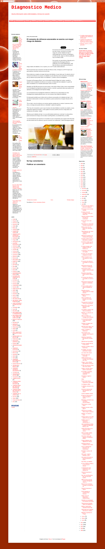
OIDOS (14, 328)
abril (83, 204)
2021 (82, 171)
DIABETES (34, 156)
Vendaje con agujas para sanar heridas (86, 324)
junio (83, 200)
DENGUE (15, 256)
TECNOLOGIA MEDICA (16, 366)
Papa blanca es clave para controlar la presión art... (87, 224)
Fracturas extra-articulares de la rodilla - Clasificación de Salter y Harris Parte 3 (87, 148)
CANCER (15, 229)
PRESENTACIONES (17, 345)
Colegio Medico (16, 247)
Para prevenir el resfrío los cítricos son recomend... (87, 303)
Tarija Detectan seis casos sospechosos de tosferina (87, 232)
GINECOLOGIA (16, 288)
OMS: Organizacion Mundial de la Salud (17, 333)
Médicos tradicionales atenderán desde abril (86, 507)
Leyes (14, 309)
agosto (83, 196)
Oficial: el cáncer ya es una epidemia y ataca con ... (86, 258)
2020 (82, 173)
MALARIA (15, 310)
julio (83, 198)
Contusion (15, 251)
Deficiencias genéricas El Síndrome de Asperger (87, 236)
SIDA (14, 357)
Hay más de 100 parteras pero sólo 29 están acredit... (87, 476)
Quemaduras (68, 20)
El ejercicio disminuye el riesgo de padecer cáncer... (86, 396)
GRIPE (14, 290)
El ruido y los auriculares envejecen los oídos (86, 254)
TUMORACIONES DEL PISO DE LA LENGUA (17, 391)
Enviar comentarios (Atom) (39, 202)
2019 (82, 175)
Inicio (52, 199)
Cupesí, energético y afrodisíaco (20, 85)
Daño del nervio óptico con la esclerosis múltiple (87, 327)
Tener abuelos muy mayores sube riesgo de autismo (87, 334)
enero (83, 520)
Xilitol (82, 379)
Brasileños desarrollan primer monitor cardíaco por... (87, 274)
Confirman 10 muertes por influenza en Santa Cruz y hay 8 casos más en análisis (86, 41)
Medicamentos (84, 81)
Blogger (63, 539)
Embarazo (47, 20)
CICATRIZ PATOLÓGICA (16, 244)
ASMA (14, 226)
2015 (82, 183)
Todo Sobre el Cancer (86, 118)
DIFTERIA (15, 264)
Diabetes (34, 20)
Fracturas (15, 283)
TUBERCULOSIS (16, 378)
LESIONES (15, 307)
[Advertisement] (52, 27)
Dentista (14, 258)
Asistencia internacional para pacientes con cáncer (86, 390)
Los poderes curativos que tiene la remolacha (87, 310)
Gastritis (14, 287)
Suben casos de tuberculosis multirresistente (85, 497)
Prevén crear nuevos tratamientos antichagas (87, 381)
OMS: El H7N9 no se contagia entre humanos (87, 316)
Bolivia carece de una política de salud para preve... (86, 228)
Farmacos (15, 281)
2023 (82, 167)
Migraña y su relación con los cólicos (87, 313)
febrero (83, 518)
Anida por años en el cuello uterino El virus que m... (87, 417)
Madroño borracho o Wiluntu (85, 295)
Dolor (14, 266)
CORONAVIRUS (20, 20)
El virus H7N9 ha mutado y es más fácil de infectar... (87, 464)
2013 (82, 186)
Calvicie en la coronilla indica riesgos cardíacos (87, 411)
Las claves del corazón (86, 352)
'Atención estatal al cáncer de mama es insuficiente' (87, 217)
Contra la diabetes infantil (87, 393)
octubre (83, 192)
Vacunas (14, 396)
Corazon (40, 20)
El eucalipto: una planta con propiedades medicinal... (86, 373)
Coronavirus (15, 254)
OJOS (14, 330)
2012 (82, 522)
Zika (14, 401)
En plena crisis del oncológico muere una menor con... (86, 213)
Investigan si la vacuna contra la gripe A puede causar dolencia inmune (17, 154)
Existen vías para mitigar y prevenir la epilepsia (87, 206)
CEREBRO (15, 238)
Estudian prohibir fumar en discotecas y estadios (87, 239)
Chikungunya (15, 241)
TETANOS (15, 372)
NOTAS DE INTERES (15, 325)
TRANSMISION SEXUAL (16, 374)
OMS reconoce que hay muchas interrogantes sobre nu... (86, 481)
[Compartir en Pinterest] (59, 155)
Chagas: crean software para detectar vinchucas (87, 363)
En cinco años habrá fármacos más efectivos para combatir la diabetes (17, 186)
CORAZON (15, 252)
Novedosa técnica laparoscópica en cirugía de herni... (87, 291)
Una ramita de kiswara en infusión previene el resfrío (87, 458)
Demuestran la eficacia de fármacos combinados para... (87, 283)
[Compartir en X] (56, 155)
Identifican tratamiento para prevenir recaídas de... (87, 338)
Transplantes (15, 376)
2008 (82, 530)
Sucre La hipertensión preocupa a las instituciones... (86, 448)
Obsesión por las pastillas (87, 341)
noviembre (84, 190)
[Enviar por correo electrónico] (53, 155)
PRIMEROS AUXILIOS (15, 349)
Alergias (14, 221)
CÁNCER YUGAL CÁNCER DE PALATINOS (16, 235)
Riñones (14, 352)
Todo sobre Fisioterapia (86, 146)
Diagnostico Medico (36, 7)
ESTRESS (15, 280)
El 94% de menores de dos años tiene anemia (87, 366)
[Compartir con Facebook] (57, 155)
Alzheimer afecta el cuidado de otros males (87, 444)
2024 (82, 165)
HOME (11, 20)
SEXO (14, 356)
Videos (14, 398)
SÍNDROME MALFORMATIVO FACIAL (17, 360)
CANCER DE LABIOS (15, 232)
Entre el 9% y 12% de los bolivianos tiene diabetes (87, 306)
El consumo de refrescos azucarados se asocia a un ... (87, 262)
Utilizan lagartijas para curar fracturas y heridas (17, 122)
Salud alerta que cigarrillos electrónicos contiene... (87, 510)
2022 (82, 169)
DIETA (14, 263)
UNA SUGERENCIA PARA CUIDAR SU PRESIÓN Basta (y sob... (87, 425)
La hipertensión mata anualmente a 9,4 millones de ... (86, 469)
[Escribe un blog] (54, 155)
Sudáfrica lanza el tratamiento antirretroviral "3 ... (86, 421)
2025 (82, 163)
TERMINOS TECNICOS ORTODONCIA (16, 369)
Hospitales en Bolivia (86, 101)
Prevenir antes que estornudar (85, 355)
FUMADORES (16, 285)
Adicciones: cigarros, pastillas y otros (86, 455)
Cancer (27, 20)
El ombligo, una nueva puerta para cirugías (86, 350)
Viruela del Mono (77, 20)
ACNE (14, 219)
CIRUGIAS (15, 246)
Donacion (15, 268)
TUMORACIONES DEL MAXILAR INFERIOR (17, 386)
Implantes (15, 297)
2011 (82, 524)
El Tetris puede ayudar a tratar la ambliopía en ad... (86, 287)
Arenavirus (15, 224)
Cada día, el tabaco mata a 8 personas (87, 347)
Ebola (14, 269)
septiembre (84, 194)
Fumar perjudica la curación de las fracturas (85, 492)
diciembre (84, 188)
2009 (82, 528)
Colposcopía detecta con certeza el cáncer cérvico (87, 430)
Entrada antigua (70, 199)
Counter (13, 407)
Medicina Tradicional (17, 319)
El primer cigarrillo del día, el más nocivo (87, 344)
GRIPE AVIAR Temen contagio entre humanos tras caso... (87, 359)
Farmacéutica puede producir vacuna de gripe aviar (87, 270)
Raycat (50, 539)
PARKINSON (15, 339)
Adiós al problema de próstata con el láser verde (86, 299)
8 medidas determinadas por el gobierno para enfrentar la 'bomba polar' (86, 36)
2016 (82, 181)
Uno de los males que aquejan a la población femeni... (87, 437)
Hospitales (15, 293)
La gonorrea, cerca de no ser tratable (87, 251)
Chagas (14, 239)
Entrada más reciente (32, 199)
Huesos (14, 295)
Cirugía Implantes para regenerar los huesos (86, 441)
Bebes (14, 227)
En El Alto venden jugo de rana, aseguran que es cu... (87, 243)
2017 (82, 179)
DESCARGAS (16, 259)
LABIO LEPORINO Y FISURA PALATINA (17, 304)
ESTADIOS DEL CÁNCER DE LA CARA (16, 277)
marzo (83, 516)
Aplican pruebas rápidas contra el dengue (86, 433)
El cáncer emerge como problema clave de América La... (86, 247)
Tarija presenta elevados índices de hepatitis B (86, 504)
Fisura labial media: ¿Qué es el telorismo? (17, 202)
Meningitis (15, 322)
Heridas (54, 20)
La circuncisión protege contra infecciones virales (86, 320)
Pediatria (60, 20)
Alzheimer (15, 222)
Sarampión (15, 354)
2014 (82, 185)
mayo (83, 202)
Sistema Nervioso (17, 363)
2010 (82, 526)
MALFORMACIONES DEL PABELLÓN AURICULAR (17, 316)
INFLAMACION (16, 298)
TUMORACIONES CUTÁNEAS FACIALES (17, 382)
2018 (82, 177)
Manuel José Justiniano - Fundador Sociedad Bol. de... (87, 485)
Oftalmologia (15, 327)
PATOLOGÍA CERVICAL (15, 341)
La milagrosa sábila (85, 384)
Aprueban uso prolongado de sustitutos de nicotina (87, 501)
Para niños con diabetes (86, 461)
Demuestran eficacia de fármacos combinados (86, 266)
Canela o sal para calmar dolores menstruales (87, 369)
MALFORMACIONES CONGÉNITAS (17, 313)
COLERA (15, 249)
